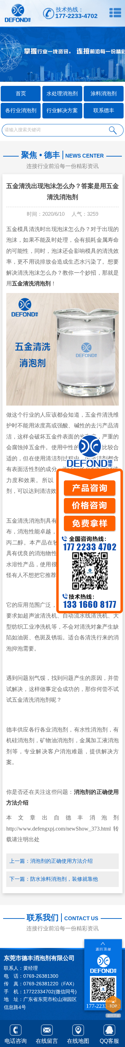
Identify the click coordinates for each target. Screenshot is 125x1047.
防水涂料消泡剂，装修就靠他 (64, 879)
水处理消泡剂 (62, 93)
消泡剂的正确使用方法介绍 (61, 861)
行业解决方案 (62, 110)
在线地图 (78, 1041)
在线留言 (47, 1041)
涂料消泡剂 (104, 93)
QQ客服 (109, 1041)
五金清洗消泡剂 (31, 283)
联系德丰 (103, 110)
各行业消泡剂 (20, 110)
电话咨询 (16, 1041)
